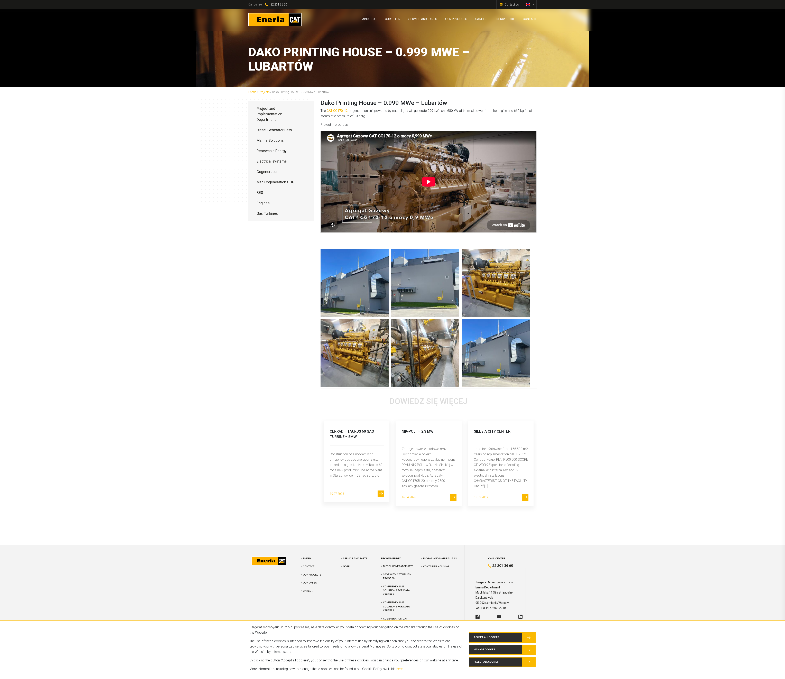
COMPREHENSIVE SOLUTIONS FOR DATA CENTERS (396, 590)
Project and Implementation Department (269, 114)
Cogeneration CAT (395, 618)
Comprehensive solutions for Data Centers (396, 606)
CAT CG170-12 (337, 111)
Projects (264, 92)
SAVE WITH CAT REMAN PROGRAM (397, 576)
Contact (308, 566)
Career (308, 590)
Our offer (310, 582)
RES (260, 192)
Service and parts (355, 558)
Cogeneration (267, 171)
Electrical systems (272, 161)
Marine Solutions (270, 140)
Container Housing (436, 566)
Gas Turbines (267, 213)
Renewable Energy (272, 151)
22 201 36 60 (278, 4)
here (399, 669)
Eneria (252, 92)
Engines (263, 203)
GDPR (346, 566)
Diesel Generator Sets (274, 130)
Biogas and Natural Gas (440, 558)
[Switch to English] (528, 4)
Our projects (312, 574)
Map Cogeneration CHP (275, 182)
